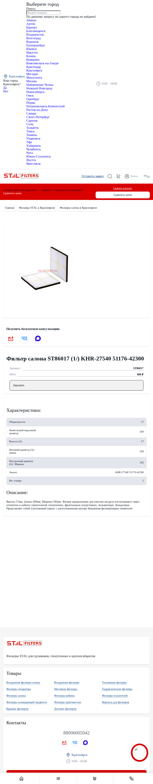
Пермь (30, 102)
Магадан (32, 74)
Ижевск (31, 49)
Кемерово (32, 59)
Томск (30, 131)
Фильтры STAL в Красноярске (37, 207)
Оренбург (32, 99)
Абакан (31, 20)
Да (5, 87)
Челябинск (33, 149)
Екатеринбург (35, 45)
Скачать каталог (122, 188)
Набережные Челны (39, 84)
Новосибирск (35, 92)
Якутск (31, 160)
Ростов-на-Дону (37, 110)
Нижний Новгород (39, 88)
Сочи (29, 124)
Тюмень (31, 135)
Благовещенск (36, 31)
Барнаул (31, 27)
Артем (30, 23)
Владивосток (35, 34)
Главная (9, 207)
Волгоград (33, 38)
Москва (31, 81)
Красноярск (34, 70)
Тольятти (32, 127)
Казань (31, 56)
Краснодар (33, 67)
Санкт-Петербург (38, 117)
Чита (29, 153)
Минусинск (34, 77)
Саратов (31, 120)
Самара (31, 113)
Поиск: (31, 8)
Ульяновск (33, 138)
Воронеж (32, 41)
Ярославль (33, 163)
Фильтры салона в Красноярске (78, 207)
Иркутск (32, 52)
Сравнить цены (12, 193)
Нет (5, 91)
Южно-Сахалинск (38, 156)
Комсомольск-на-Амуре (42, 63)
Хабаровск (33, 145)
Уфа (29, 142)
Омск (30, 95)
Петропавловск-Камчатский (45, 106)
